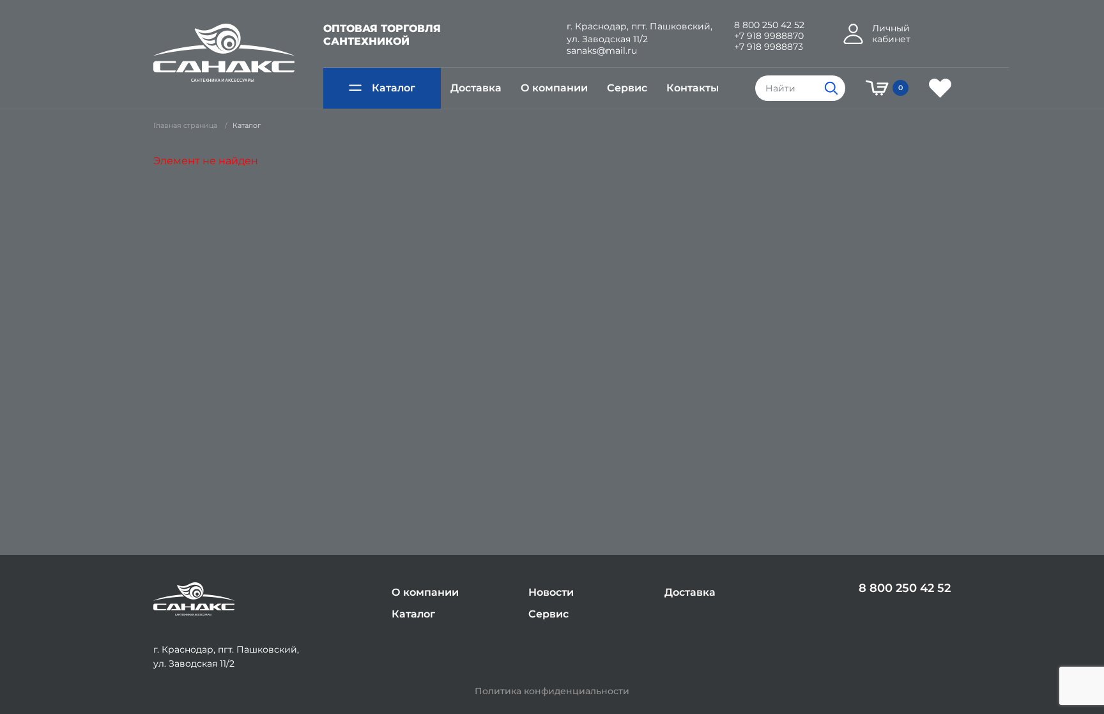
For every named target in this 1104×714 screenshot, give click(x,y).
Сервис (627, 88)
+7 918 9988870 (769, 36)
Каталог (393, 88)
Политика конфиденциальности (552, 691)
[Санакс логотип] (224, 53)
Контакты (692, 88)
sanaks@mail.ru (602, 50)
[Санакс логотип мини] (193, 599)
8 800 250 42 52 (769, 25)
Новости (551, 592)
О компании (554, 88)
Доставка (476, 88)
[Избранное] (940, 88)
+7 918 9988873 (768, 47)
